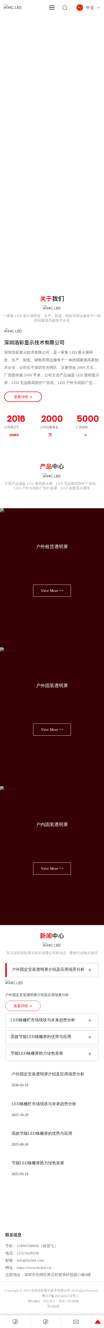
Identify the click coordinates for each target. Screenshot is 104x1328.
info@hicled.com (30, 1260)
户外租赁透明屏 (52, 546)
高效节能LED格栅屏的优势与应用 (41, 1036)
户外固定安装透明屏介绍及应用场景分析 (48, 969)
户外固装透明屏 (52, 685)
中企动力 (49, 1301)
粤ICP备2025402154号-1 (60, 1296)
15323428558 (28, 1253)
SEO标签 (73, 1301)
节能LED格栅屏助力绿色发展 (37, 1053)
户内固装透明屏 (52, 824)
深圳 (62, 1301)
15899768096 (28, 1246)
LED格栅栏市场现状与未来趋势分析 (43, 1020)
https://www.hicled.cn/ (34, 1268)
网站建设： (35, 1301)
